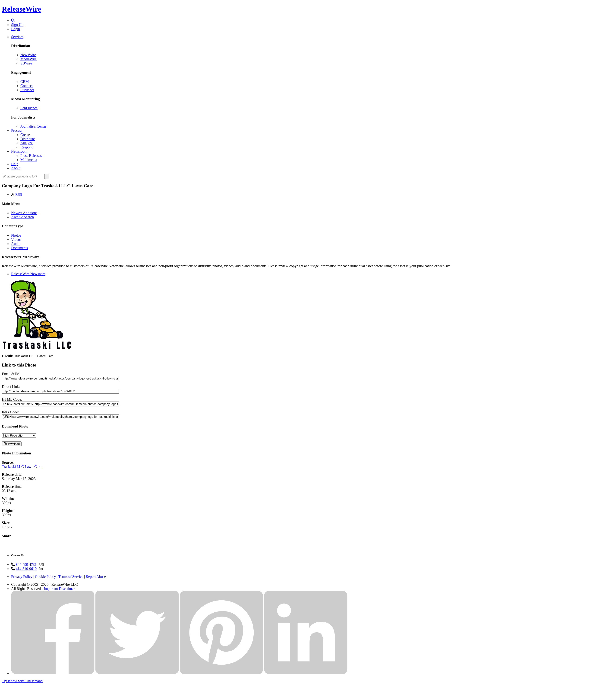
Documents (19, 248)
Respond (26, 147)
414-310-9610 (26, 569)
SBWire (26, 63)
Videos (16, 239)
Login (15, 29)
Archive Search (22, 217)
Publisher (27, 90)
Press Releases (31, 156)
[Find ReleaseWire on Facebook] (53, 673)
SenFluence (29, 108)
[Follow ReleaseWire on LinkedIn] (305, 673)
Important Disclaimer (59, 589)
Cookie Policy (45, 577)
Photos (16, 235)
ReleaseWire (21, 9)
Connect (26, 86)
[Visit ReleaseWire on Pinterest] (221, 673)
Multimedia (28, 160)
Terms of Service (70, 577)
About (15, 168)
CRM (24, 82)
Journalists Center (33, 126)
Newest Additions (24, 213)
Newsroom (19, 151)
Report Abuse (96, 577)
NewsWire (28, 55)
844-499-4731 (26, 564)
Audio (15, 244)
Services (17, 37)
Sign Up (17, 25)
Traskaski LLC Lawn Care (21, 467)
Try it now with (22, 681)
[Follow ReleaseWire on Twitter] (137, 673)
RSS (18, 194)
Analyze (26, 143)
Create (25, 135)
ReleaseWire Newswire (28, 274)
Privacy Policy (21, 577)
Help (14, 164)
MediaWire (28, 59)
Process (16, 130)
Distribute (27, 139)
